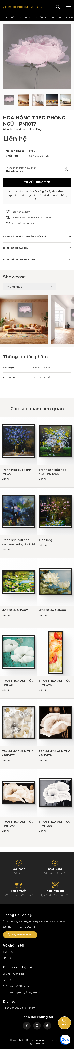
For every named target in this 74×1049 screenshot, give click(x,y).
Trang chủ (8, 17)
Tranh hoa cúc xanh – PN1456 (17, 472)
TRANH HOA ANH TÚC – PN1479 (17, 824)
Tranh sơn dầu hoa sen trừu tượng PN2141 (18, 542)
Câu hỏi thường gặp (13, 973)
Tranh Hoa (24, 17)
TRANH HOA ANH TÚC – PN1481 (17, 683)
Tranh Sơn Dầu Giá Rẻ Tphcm (19, 1008)
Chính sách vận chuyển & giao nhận (22, 992)
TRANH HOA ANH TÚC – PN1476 (54, 683)
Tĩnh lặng (46, 540)
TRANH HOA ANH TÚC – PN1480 (54, 824)
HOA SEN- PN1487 (15, 610)
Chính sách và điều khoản (17, 986)
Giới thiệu (8, 952)
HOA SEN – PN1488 (52, 610)
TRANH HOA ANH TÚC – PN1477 (17, 753)
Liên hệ (7, 958)
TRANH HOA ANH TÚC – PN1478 (54, 753)
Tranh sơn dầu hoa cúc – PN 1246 (52, 472)
